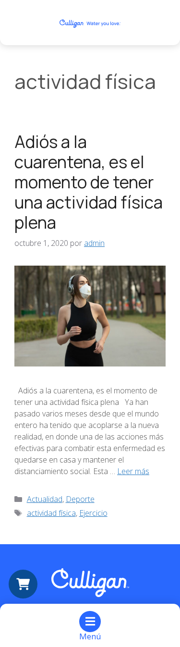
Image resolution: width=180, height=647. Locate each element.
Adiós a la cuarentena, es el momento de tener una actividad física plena (88, 182)
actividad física (51, 513)
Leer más (133, 471)
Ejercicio (93, 513)
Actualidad (44, 499)
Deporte (80, 499)
